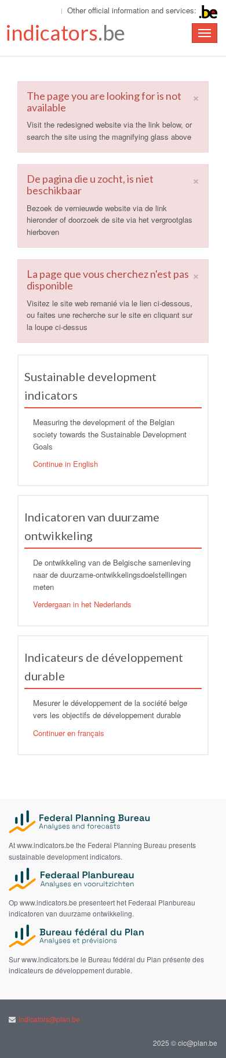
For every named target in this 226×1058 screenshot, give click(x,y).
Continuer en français (68, 732)
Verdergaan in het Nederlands (82, 604)
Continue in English (65, 463)
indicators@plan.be (49, 1019)
